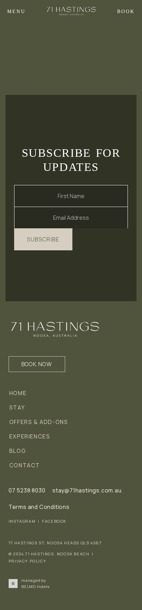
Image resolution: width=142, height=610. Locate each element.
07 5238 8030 (27, 490)
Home (18, 393)
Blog (17, 451)
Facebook (54, 521)
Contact (24, 465)
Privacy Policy (27, 561)
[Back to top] (127, 595)
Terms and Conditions (39, 507)
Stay (17, 407)
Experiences (29, 436)
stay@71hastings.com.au (87, 490)
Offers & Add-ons (38, 422)
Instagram (22, 521)
